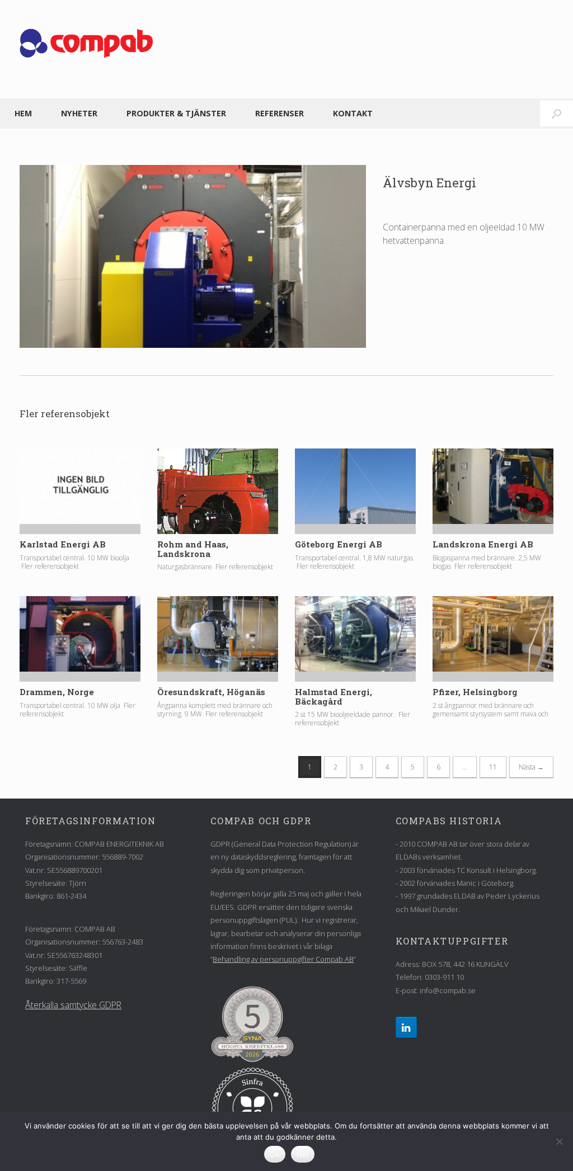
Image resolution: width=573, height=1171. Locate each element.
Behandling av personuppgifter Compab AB (283, 959)
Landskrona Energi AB (483, 544)
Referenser (279, 113)
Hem (23, 113)
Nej (303, 1154)
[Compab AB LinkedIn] (406, 1027)
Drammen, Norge (57, 691)
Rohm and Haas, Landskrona (192, 549)
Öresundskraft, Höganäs (211, 691)
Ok (275, 1154)
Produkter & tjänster (176, 113)
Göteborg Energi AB (338, 544)
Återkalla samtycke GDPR (73, 1005)
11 (493, 767)
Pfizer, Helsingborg (475, 691)
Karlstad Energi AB (63, 544)
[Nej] (559, 1141)
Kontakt (353, 113)
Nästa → (531, 767)
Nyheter (79, 113)
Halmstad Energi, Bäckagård (333, 696)
